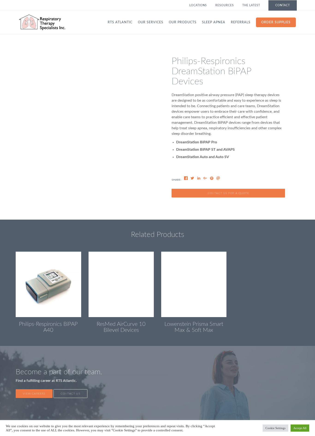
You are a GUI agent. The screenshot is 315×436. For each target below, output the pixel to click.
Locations (198, 5)
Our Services (150, 22)
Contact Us (70, 393)
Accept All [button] (299, 428)
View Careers (34, 393)
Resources (224, 5)
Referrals (240, 22)
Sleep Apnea (213, 22)
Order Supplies (276, 22)
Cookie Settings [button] (275, 428)
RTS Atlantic (120, 22)
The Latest (251, 5)
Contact (282, 5)
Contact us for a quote (228, 193)
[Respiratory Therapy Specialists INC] (42, 22)
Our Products (182, 22)
